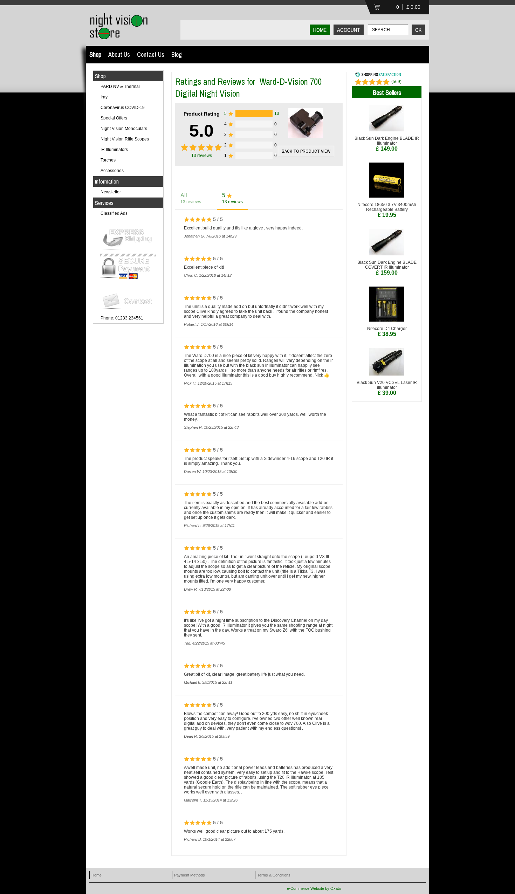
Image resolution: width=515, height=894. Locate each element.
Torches (108, 160)
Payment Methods (189, 875)
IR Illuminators (114, 149)
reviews (201, 155)
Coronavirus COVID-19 (123, 107)
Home (96, 875)
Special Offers (114, 118)
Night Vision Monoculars (124, 128)
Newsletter (111, 192)
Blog (176, 54)
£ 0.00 (413, 7)
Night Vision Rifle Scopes (125, 139)
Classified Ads (114, 213)
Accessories (112, 170)
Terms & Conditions (273, 875)
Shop (95, 54)
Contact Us (150, 54)
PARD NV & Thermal (120, 86)
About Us (119, 54)
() (396, 81)
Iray (104, 97)
